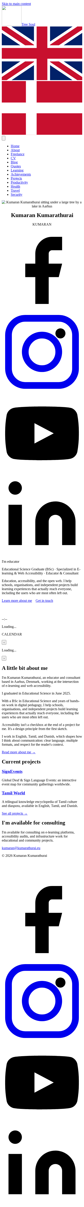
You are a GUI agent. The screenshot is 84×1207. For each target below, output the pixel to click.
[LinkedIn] (42, 554)
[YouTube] (42, 472)
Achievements (21, 174)
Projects (16, 178)
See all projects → (15, 813)
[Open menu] (3, 138)
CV (13, 158)
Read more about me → (19, 752)
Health (15, 186)
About (15, 150)
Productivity (19, 182)
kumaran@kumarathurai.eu (21, 848)
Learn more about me (17, 600)
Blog (14, 162)
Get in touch (44, 600)
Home (15, 146)
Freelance (17, 154)
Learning (17, 170)
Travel (15, 190)
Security (16, 194)
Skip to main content (16, 4)
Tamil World (13, 793)
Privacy (6, 862)
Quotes (16, 166)
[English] (42, 79)
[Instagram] (42, 391)
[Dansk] (42, 134)
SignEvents (12, 771)
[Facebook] (42, 309)
